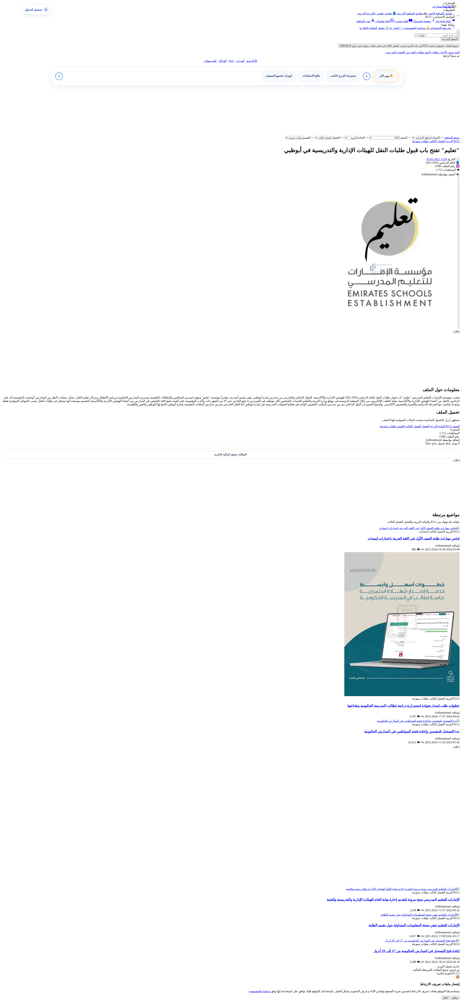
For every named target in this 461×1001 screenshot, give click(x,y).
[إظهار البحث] (458, 31)
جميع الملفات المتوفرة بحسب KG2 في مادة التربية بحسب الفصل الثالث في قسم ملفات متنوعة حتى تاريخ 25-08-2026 (399, 45)
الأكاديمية (251, 60)
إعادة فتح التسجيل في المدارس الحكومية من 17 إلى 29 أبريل (417, 951)
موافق (455, 997)
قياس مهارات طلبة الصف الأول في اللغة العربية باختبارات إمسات (414, 538)
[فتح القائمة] (458, 15)
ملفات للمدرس (414, 52)
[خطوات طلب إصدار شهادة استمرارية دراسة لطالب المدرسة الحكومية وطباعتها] (402, 695)
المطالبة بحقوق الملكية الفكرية (230, 454)
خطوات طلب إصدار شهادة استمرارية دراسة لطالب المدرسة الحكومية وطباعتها (403, 705)
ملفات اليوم (431, 52)
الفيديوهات (210, 60)
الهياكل (222, 60)
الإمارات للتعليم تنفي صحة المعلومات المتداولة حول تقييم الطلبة (414, 925)
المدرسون (453, 52)
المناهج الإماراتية (450, 39)
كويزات (240, 60)
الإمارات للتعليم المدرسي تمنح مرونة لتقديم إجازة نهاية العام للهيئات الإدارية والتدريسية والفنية (393, 899)
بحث (422, 35)
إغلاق (445, 997)
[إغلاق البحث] (416, 35)
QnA (231, 60)
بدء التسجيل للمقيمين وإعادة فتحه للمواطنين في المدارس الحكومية (412, 731)
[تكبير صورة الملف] (384, 328)
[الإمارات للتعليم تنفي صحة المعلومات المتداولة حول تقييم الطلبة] (420, 914)
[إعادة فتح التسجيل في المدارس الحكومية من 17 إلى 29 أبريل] (422, 940)
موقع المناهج (452, 137)
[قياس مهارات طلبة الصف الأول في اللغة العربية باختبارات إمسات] (419, 528)
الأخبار (443, 52)
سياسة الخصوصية (259, 991)
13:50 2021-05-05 (437, 159)
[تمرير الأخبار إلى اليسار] (59, 76)
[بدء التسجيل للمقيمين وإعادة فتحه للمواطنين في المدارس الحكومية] (418, 720)
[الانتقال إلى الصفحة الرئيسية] (450, 6)
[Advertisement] (351, 110)
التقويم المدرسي (395, 52)
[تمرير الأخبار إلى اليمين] (366, 76)
